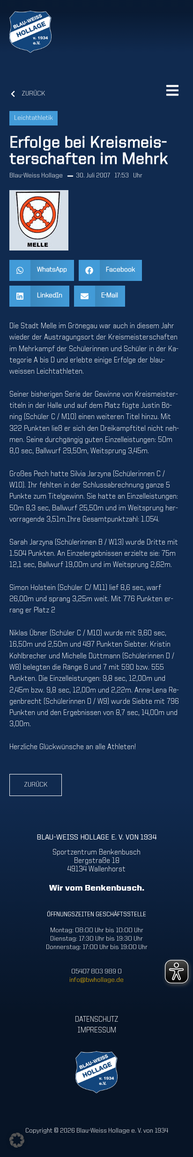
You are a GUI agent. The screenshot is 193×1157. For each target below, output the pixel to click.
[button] (41, 270)
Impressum (96, 1030)
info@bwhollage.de (96, 980)
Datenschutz (96, 1020)
